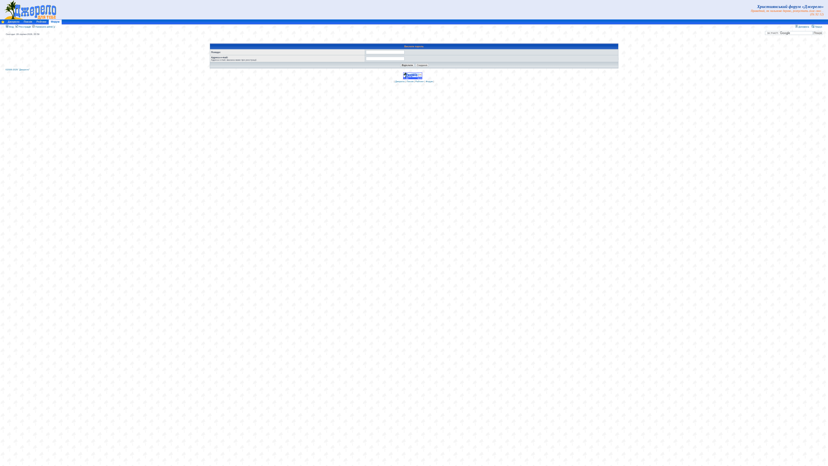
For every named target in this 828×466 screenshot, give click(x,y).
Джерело (13, 21)
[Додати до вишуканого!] (3, 23)
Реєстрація (24, 26)
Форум (55, 21)
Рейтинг (41, 21)
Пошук (818, 26)
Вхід (11, 26)
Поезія (28, 21)
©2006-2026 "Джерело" (17, 69)
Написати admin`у (45, 26)
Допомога (803, 26)
